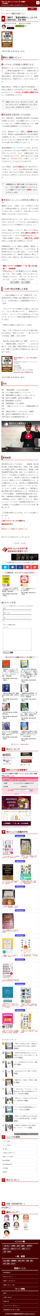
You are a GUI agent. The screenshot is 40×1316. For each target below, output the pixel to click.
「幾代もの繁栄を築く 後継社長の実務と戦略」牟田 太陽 (10, 694)
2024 (21, 757)
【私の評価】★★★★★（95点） (9, 700)
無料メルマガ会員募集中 (17, 770)
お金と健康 (6, 1260)
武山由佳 (16, 1222)
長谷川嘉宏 (26, 1222)
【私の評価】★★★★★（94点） (28, 681)
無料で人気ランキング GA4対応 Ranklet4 (26, 1134)
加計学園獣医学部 (7, 1164)
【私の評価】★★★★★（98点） (9, 679)
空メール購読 (14, 282)
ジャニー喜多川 (7, 1145)
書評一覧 (8, 13)
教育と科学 (21, 1260)
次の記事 (23, 543)
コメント (5, 627)
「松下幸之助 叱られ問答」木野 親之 (10, 713)
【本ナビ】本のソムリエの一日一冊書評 (14, 1)
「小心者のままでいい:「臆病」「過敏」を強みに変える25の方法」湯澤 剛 (28, 713)
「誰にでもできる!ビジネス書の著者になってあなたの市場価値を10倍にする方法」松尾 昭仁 (10, 1031)
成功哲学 (29, 1246)
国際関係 (13, 1260)
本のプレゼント (8, 1276)
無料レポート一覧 (25, 764)
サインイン (17, 606)
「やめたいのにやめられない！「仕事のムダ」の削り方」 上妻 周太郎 (28, 1031)
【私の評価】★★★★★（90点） (9, 594)
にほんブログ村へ (7, 764)
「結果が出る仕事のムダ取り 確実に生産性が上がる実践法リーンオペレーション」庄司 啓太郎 (28, 733)
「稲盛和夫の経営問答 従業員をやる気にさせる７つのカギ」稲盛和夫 (28, 694)
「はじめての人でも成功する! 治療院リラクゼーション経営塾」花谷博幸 (10, 589)
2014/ (26, 827)
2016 (18, 827)
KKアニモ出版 (23, 572)
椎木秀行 (16, 1229)
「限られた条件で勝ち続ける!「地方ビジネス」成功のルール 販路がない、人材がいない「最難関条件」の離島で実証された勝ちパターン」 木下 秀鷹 (28, 673)
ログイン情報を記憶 (9, 624)
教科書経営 (6, 1272)
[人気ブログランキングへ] (6, 754)
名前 (4, 608)
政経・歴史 (29, 1260)
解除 (11, 790)
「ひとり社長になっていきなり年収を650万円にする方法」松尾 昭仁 (10, 931)
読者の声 (16, 794)
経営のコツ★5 (24, 657)
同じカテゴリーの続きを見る (20, 744)
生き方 (13, 1263)
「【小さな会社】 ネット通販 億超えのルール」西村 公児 (10, 857)
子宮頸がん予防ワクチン (9, 1153)
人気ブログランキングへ (8, 757)
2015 (21, 827)
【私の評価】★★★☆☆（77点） (28, 593)
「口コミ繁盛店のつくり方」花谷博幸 (27, 589)
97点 (16, 572)
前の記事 (17, 543)
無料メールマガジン (9, 1281)
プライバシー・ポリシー (10, 1305)
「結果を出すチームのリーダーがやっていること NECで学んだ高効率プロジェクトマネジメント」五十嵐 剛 (10, 1005)
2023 (25, 757)
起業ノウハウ (26, 1249)
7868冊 (4, 3)
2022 (28, 757)
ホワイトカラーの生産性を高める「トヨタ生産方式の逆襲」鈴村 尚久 (10, 733)
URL (4, 617)
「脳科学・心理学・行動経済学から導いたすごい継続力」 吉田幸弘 (28, 1005)
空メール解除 (25, 282)
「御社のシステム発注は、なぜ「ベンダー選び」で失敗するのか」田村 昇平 (28, 857)
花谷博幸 (31, 572)
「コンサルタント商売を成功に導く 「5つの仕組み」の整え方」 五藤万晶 (10, 882)
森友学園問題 (6, 1160)
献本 (4, 1293)
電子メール (6, 613)
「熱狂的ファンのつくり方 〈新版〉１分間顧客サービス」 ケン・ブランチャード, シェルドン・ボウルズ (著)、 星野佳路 (10, 672)
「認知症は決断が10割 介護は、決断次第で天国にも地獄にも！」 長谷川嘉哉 (28, 882)
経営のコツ (6, 1249)
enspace (6, 1229)
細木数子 (5, 1172)
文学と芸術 (6, 1263)
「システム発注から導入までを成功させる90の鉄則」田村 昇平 (10, 980)
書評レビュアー (13, 1212)
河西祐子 (6, 1222)
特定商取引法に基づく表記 (11, 1309)
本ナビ (3, 13)
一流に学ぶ (6, 1246)
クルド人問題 (6, 1141)
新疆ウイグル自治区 (8, 1156)
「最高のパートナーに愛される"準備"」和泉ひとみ (9, 956)
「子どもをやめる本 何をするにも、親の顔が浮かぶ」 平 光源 (28, 955)
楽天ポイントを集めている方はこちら (15, 529)
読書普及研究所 (18, 1314)
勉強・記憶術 (21, 1246)
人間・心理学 (7, 1251)
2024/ (4, 827)
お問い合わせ (7, 1297)
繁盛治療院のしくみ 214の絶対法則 (25, 359)
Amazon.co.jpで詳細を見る (23, 372)
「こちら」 (14, 279)
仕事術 (13, 1246)
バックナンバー (8, 794)
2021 (32, 757)
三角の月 (26, 1229)
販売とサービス (15, 1249)
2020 (14, 827)
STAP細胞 (5, 1168)
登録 (9, 790)
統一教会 (5, 1149)
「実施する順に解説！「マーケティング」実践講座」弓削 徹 (10, 906)
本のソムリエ (11, 26)
